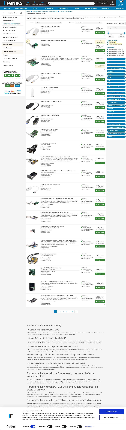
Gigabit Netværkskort (10, 27)
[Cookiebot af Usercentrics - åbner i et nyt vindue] (11, 426)
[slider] (108, 33)
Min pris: (110, 34)
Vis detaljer (88, 426)
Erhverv (17, 85)
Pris (108, 31)
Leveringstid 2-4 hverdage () (116, 51)
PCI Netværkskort (9, 30)
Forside (28, 11)
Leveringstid (110, 47)
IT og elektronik (37, 11)
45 (72, 311)
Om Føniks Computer (10, 58)
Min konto (112, 4)
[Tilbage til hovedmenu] (21, 13)
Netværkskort (12, 13)
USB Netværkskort (9, 40)
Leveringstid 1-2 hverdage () (116, 49)
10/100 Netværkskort (10, 17)
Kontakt (5, 55)
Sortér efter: (31, 22)
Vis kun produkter (112, 40)
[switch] (49, 426)
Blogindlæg (6, 62)
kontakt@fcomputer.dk (101, 2)
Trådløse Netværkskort (10, 37)
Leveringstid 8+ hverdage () (116, 55)
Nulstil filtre (121, 23)
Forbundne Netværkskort (11, 24)
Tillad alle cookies (111, 411)
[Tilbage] (4, 13)
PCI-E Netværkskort (9, 34)
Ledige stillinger (8, 65)
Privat (7, 85)
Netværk (45, 11)
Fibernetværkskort (9, 20)
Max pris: (122, 34)
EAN (12, 85)
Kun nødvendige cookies (111, 417)
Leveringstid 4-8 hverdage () (116, 53)
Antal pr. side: (72, 22)
